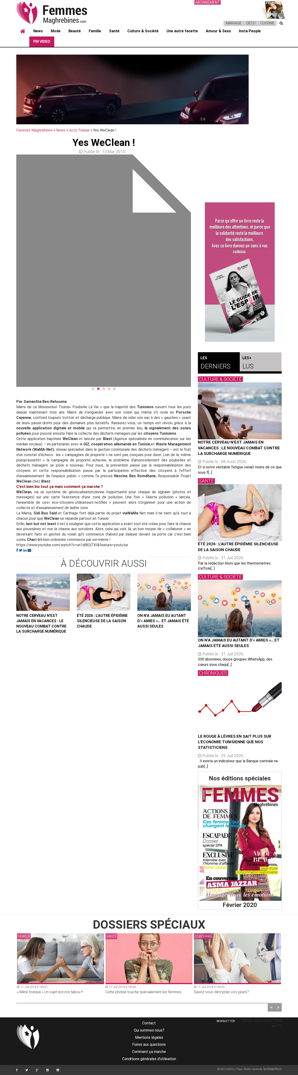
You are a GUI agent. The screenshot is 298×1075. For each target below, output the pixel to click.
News (38, 31)
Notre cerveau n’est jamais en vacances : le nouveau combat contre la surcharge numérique (41, 623)
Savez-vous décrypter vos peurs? (221, 992)
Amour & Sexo (218, 31)
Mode (56, 31)
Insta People (250, 31)
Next (198, 272)
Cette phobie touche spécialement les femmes (143, 992)
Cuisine (267, 23)
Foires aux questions (149, 1044)
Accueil (22, 31)
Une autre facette (182, 31)
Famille (95, 31)
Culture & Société (143, 31)
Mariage (234, 23)
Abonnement (207, 2)
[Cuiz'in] (272, 9)
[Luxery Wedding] (239, 843)
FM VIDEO (41, 41)
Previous (9, 272)
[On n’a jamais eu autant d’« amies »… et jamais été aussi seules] (164, 592)
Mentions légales (149, 1037)
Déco (251, 23)
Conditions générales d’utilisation (149, 1059)
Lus (248, 363)
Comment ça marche (149, 1051)
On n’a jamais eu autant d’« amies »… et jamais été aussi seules (163, 620)
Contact (149, 1023)
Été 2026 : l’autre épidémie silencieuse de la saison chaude (102, 620)
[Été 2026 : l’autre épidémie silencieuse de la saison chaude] (103, 592)
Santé (114, 31)
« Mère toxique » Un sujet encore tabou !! (50, 992)
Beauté (74, 31)
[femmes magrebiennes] (58, 12)
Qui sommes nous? (149, 1030)
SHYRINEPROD (272, 1069)
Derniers (215, 363)
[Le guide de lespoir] (240, 272)
